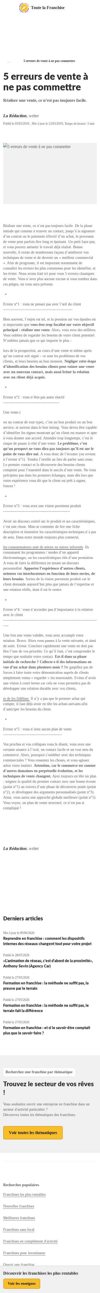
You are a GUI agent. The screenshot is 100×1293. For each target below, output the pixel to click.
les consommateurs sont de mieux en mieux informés (43, 547)
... (9, 61)
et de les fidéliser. (16, 699)
